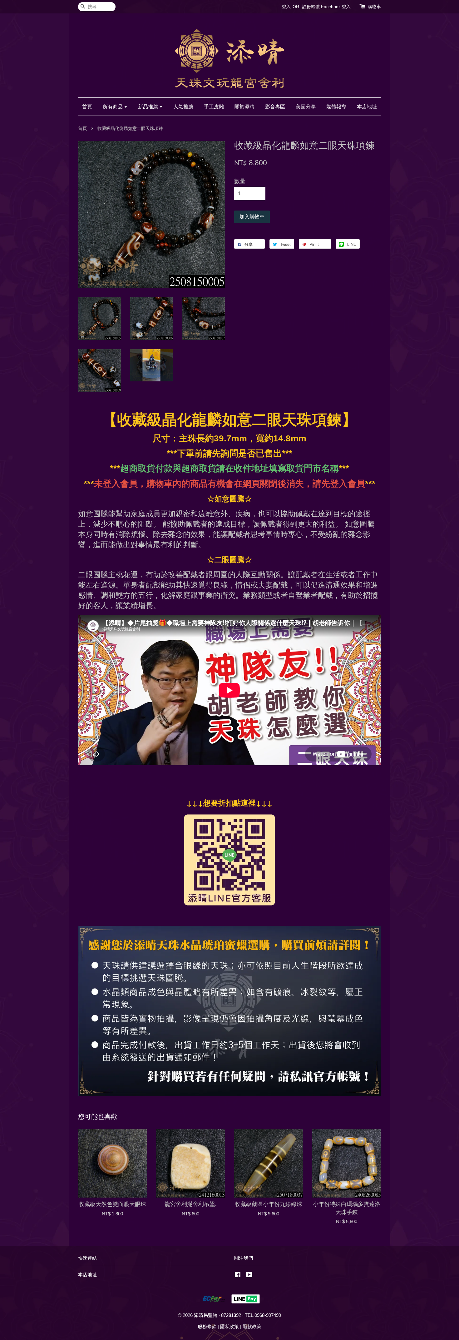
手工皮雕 (214, 106)
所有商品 (113, 106)
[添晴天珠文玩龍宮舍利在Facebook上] (237, 1275)
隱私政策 (229, 1326)
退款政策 (252, 1326)
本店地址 (367, 106)
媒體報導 (336, 106)
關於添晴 (244, 106)
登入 (286, 6)
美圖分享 (306, 106)
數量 (239, 181)
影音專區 (275, 106)
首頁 (87, 106)
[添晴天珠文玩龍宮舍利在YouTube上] (249, 1275)
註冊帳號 (311, 6)
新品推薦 (148, 106)
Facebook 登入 (336, 6)
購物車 (374, 6)
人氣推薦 (183, 106)
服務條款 (207, 1326)
